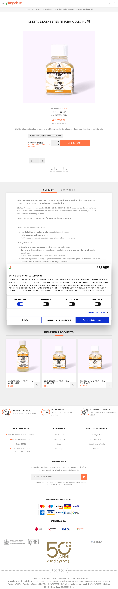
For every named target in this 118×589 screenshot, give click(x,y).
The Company (59, 439)
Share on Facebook (57, 169)
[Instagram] (59, 570)
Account (96, 449)
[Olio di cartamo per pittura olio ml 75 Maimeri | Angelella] (95, 356)
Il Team (59, 444)
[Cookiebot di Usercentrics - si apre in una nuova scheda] (99, 267)
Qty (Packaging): (36, 143)
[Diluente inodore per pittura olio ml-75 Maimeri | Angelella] (59, 356)
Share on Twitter (52, 169)
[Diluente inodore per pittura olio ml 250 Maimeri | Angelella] (23, 356)
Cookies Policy (96, 439)
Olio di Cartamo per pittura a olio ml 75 (92, 382)
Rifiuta (25, 320)
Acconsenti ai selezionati (59, 320)
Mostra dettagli (96, 312)
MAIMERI (65, 109)
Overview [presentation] (49, 190)
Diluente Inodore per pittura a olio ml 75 (56, 382)
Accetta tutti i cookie (93, 320)
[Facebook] (52, 570)
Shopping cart (110, 2)
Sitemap (59, 449)
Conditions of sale (97, 444)
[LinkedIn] (66, 570)
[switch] (46, 304)
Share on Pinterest (61, 169)
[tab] (49, 190)
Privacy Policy (97, 434)
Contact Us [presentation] (68, 190)
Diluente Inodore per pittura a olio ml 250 (20, 382)
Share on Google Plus (66, 169)
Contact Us (59, 434)
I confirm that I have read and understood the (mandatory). (60, 483)
